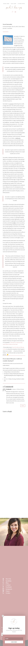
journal (4, 28)
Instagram (9, 589)
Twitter (8, 593)
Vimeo (8, 591)
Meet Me (8, 579)
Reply (22, 405)
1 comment (9, 28)
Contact (8, 585)
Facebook (9, 587)
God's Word (21, 26)
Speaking (8, 581)
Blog (7, 583)
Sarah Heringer (7, 26)
